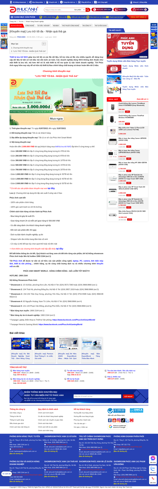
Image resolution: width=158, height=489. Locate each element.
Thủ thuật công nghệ (70, 25)
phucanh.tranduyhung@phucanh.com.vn (97, 452)
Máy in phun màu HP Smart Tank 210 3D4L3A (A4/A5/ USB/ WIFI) (132, 188)
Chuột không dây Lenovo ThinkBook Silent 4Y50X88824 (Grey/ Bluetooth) (132, 104)
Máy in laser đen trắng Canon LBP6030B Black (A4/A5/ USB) (129, 151)
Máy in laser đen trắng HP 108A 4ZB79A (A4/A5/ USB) (133, 163)
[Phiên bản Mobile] (131, 420)
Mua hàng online (37, 2)
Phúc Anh (17, 261)
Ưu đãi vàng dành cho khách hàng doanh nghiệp (31, 225)
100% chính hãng (49, 17)
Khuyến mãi (53, 2)
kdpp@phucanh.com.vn (126, 449)
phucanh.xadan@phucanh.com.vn (60, 447)
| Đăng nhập (143, 2)
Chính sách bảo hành (45, 423)
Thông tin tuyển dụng (17, 420)
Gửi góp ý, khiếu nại (80, 427)
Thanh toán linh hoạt (116, 17)
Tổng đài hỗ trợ (86, 2)
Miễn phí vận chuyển (79, 17)
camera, (87, 261)
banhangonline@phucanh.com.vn (25, 451)
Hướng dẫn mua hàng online (83, 413)
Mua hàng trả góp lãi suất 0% (22, 216)
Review (56, 25)
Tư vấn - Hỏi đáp (43, 25)
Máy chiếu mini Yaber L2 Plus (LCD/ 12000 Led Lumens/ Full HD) (131, 129)
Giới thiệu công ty (16, 413)
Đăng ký (136, 2)
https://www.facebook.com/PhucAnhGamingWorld (60, 324)
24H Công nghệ (102, 2)
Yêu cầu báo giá (80, 423)
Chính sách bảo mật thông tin (19, 427)
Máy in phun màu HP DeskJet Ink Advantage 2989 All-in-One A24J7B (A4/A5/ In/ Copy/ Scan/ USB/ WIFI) (131, 201)
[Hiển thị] (44, 44)
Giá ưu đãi (63, 17)
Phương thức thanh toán (82, 420)
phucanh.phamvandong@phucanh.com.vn (132, 479)
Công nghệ (29, 25)
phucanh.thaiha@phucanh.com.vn (60, 472)
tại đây (51, 188)
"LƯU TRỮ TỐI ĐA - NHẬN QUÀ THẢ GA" (29, 51)
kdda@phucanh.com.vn (22, 479)
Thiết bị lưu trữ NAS (19, 57)
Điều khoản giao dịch (17, 423)
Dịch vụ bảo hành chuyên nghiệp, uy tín (27, 235)
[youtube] (114, 420)
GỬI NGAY (128, 396)
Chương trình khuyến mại (22, 48)
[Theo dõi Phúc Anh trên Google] (117, 426)
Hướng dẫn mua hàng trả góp (84, 416)
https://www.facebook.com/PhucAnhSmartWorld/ (73, 320)
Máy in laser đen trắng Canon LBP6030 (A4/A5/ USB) (132, 139)
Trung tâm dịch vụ (69, 2)
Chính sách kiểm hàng (45, 430)
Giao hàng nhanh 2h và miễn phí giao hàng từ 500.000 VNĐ (35, 221)
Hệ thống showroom (19, 2)
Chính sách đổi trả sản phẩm (47, 427)
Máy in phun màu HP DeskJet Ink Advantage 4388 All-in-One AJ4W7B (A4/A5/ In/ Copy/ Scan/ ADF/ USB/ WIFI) (131, 177)
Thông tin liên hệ (15, 416)
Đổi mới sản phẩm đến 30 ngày (23, 230)
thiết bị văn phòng (22, 264)
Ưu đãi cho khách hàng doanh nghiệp (50, 416)
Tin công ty (86, 25)
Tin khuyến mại (16, 25)
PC (81, 261)
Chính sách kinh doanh (45, 413)
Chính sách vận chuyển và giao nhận (50, 420)
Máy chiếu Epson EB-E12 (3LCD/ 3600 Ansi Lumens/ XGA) (132, 212)
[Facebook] (110, 420)
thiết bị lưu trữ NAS (63, 147)
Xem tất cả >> (142, 99)
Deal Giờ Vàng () (138, 17)
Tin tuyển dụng (101, 25)
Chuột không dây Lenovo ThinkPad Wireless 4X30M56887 (131, 116)
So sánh (7, 474)
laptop (75, 261)
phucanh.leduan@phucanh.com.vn (95, 472)
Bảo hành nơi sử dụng (97, 17)
